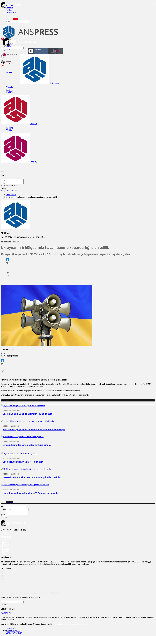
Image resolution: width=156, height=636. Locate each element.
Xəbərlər (9, 87)
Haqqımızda (11, 12)
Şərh (3, 514)
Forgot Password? (9, 190)
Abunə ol (5, 604)
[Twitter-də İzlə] (2, 577)
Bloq (8, 89)
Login (4, 188)
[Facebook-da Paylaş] (7, 260)
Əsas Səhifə (11, 195)
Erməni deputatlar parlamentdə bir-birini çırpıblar (27, 445)
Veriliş (9, 130)
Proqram (6, 551)
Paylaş (4, 517)
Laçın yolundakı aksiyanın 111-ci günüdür (23, 462)
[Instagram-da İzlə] (2, 584)
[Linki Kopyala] (7, 273)
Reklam (9, 10)
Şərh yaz (9, 502)
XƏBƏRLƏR (6, 241)
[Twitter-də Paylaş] (7, 263)
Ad (2, 507)
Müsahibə (10, 92)
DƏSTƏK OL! (6, 613)
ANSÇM (33, 162)
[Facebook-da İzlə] (2, 574)
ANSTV (33, 123)
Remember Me (10, 185)
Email (3, 509)
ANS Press (54, 83)
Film (4, 553)
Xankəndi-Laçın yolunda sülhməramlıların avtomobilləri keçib (34, 429)
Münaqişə (16, 242)
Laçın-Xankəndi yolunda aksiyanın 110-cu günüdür (28, 414)
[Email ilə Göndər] (7, 277)
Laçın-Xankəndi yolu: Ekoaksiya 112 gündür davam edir (30, 493)
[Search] (15, 19)
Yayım (4, 532)
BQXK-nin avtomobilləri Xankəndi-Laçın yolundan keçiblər (32, 477)
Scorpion (91, 624)
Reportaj (9, 128)
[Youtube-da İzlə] (2, 580)
